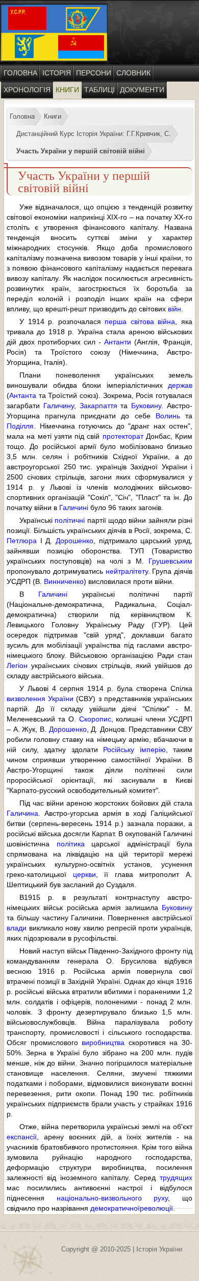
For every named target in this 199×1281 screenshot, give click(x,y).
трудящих (176, 1177)
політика (71, 844)
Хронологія (27, 90)
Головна (20, 73)
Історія (56, 73)
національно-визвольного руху (112, 1198)
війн (174, 309)
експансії (22, 1137)
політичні (70, 520)
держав (180, 385)
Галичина (22, 813)
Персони (93, 73)
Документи (142, 90)
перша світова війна (140, 321)
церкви (84, 874)
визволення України (40, 699)
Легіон (17, 665)
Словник (133, 73)
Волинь (168, 416)
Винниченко (64, 581)
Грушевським (170, 561)
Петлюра (22, 541)
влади (17, 928)
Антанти (117, 342)
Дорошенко (74, 541)
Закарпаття (98, 406)
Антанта (22, 395)
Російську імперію (134, 749)
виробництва (103, 1042)
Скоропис (95, 719)
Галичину (58, 406)
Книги (67, 90)
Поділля (20, 426)
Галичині (73, 507)
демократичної (115, 1208)
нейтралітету (127, 571)
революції (156, 1208)
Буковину (146, 406)
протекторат (123, 436)
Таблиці (99, 90)
